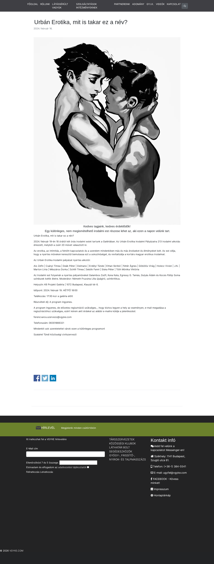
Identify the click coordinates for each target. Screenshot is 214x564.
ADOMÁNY (138, 4)
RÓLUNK (45, 4)
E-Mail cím (32, 448)
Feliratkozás (32, 471)
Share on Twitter (45, 378)
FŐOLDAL (32, 4)
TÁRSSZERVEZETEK (122, 439)
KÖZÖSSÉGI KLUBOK (122, 443)
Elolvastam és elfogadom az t (56, 467)
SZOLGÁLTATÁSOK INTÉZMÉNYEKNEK (86, 6)
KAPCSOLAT (174, 4)
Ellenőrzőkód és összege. (42, 462)
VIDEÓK (160, 4)
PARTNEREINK (122, 4)
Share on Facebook (37, 378)
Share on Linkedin (53, 378)
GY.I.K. (150, 4)
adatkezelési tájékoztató (71, 467)
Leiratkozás (46, 471)
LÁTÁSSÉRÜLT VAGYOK (60, 6)
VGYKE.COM (16, 550)
